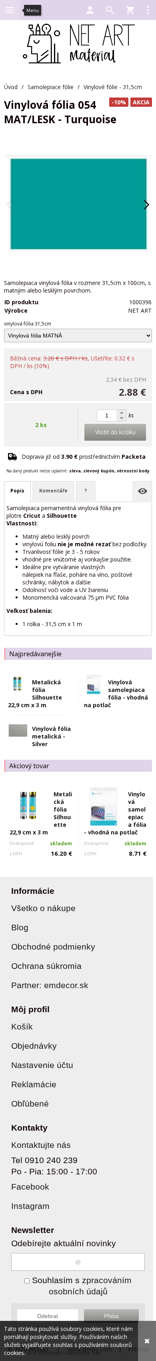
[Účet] (90, 10)
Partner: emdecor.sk (49, 985)
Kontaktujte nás (41, 1144)
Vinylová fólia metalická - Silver (51, 736)
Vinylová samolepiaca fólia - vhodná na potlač (116, 693)
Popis (17, 490)
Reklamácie (33, 1084)
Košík (22, 1026)
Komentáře (53, 490)
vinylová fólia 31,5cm (27, 323)
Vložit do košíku (115, 432)
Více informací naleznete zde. (64, 1353)
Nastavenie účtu (42, 1065)
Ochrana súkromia (46, 965)
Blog (19, 927)
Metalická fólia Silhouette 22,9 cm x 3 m (35, 693)
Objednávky (34, 1045)
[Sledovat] (142, 490)
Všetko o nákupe (43, 908)
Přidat (111, 1316)
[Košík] (130, 10)
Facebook (30, 1186)
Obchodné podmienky (53, 946)
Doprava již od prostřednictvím (84, 456)
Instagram (30, 1205)
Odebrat (47, 1316)
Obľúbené (30, 1103)
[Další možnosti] (148, 10)
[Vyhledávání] (110, 10)
